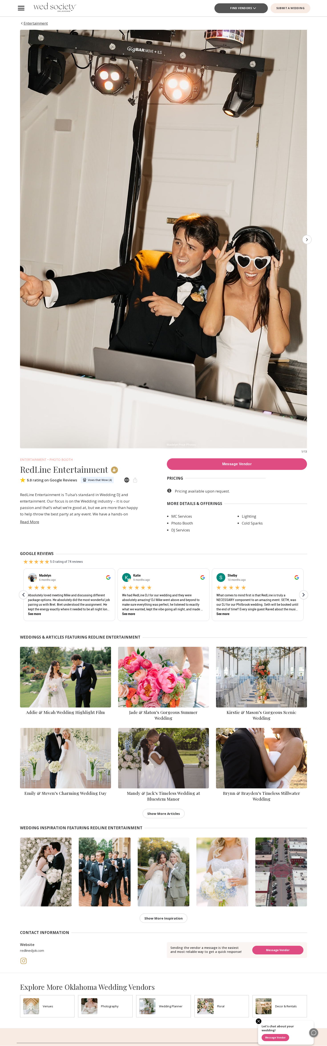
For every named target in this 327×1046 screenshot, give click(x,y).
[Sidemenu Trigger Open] (21, 8)
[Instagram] (23, 963)
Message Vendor (237, 464)
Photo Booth (61, 459)
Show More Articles (163, 813)
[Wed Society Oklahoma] (54, 8)
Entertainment (33, 459)
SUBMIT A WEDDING (290, 8)
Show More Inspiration (163, 918)
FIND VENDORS (241, 8)
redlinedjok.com (32, 950)
